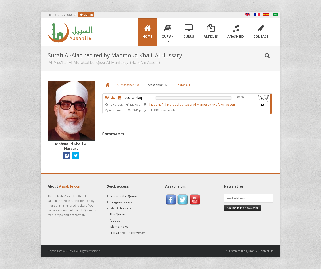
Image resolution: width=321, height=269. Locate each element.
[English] (247, 15)
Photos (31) (183, 85)
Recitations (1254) (157, 85)
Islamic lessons (120, 208)
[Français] (257, 15)
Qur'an (88, 15)
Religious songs (121, 202)
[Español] (266, 15)
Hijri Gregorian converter (127, 233)
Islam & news (119, 226)
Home (52, 15)
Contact (67, 15)
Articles (115, 220)
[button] (107, 97)
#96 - (133, 98)
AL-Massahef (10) (128, 85)
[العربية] (275, 15)
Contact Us (266, 251)
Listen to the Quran (123, 196)
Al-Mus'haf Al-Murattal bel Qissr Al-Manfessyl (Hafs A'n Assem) (192, 104)
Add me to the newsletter (242, 208)
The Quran (117, 214)
